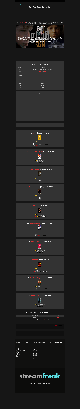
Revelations (17, 361)
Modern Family (35, 354)
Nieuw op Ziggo (52, 347)
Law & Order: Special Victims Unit (37, 348)
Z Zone (17, 355)
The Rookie (34, 359)
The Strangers (34, 187)
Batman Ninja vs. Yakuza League (20, 350)
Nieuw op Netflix (52, 345)
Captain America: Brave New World (21, 347)
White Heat (35, 242)
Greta (35, 133)
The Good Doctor (35, 353)
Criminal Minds (35, 355)
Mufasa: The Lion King (19, 346)
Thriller (25, 22)
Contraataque (18, 358)
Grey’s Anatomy (35, 345)
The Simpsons (35, 346)
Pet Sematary (35, 278)
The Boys (34, 349)
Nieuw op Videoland (52, 346)
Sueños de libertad (35, 361)
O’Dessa (17, 353)
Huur (58, 317)
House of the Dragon (35, 360)
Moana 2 (17, 345)
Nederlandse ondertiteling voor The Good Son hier (40, 320)
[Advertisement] (40, 15)
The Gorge (17, 348)
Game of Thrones (35, 350)
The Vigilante (18, 354)
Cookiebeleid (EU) (43, 383)
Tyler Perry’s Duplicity (19, 357)
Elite (33, 352)
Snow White (17, 352)
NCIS (33, 351)
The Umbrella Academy (36, 357)
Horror (23, 22)
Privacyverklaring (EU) (32, 383)
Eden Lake (35, 296)
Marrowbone (35, 169)
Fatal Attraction (35, 223)
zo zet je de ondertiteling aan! (43, 319)
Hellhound (17, 359)
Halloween (35, 259)
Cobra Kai (34, 358)
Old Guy (17, 356)
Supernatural (34, 347)
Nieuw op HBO (52, 348)
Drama (21, 22)
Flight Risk (17, 349)
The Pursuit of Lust (18, 360)
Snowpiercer (34, 356)
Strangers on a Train (35, 151)
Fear (35, 205)
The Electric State (18, 351)
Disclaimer (51, 383)
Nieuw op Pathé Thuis (53, 349)
